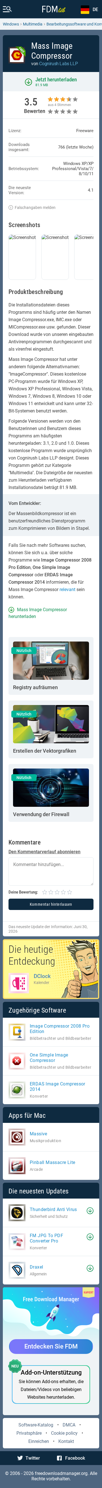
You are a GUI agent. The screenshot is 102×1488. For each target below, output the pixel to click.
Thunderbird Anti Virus (53, 1209)
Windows (11, 24)
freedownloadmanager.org (61, 1473)
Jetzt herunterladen (56, 79)
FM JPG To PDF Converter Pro (46, 1238)
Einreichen (38, 1441)
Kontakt (66, 1441)
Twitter (33, 1458)
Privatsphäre (29, 1433)
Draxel (36, 1267)
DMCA (69, 1425)
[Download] (90, 1210)
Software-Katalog (35, 1425)
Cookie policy (64, 1433)
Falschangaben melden (35, 207)
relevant (67, 589)
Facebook (75, 1458)
